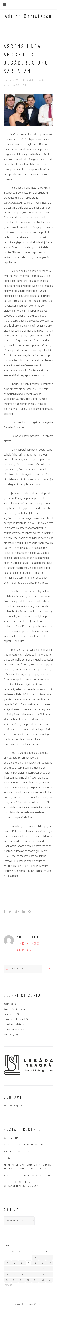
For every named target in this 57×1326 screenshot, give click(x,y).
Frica (7, 1157)
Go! (48, 968)
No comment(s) (11, 85)
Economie (9, 1013)
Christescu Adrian (36, 80)
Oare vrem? (11, 1137)
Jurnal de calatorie (14, 1024)
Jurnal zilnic (11, 1029)
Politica (27, 85)
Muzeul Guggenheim (17, 1151)
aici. (24, 1105)
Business (8, 1003)
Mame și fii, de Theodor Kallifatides (28, 1175)
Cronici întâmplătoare (16, 1008)
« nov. (6, 1285)
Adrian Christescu (28, 16)
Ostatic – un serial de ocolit (24, 1144)
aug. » (12, 1285)
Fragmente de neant (14, 1019)
